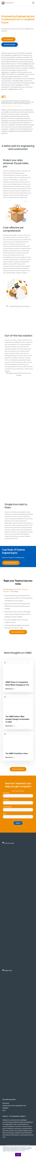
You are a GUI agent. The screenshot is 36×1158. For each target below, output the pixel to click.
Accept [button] (18, 1154)
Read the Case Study (11, 563)
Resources (6, 1103)
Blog (4, 1110)
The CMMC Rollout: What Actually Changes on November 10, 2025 (17, 719)
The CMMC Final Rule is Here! (16, 753)
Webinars (5, 1108)
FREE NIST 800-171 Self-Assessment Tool (14, 1105)
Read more (9, 689)
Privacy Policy (21, 1150)
